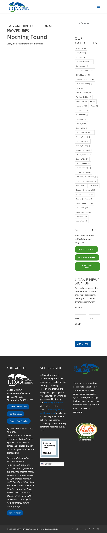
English (48, 464)
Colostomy (82, 66)
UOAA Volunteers (83, 212)
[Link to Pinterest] (81, 529)
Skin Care (81, 185)
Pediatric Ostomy (83, 172)
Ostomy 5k (81, 124)
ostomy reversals (84, 150)
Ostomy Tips (82, 159)
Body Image (81, 53)
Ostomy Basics (83, 137)
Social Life (93, 185)
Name (78, 307)
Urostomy (81, 216)
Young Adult (81, 221)
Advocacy (81, 48)
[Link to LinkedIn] (85, 529)
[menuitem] (98, 7)
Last (91, 318)
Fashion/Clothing (83, 97)
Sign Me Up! (82, 343)
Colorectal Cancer (84, 61)
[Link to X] (77, 529)
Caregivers (81, 57)
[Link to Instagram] (98, 529)
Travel (89, 199)
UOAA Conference (84, 203)
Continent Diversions (85, 70)
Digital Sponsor (83, 75)
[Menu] (98, 7)
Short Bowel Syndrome (86, 181)
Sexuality (93, 177)
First (77, 318)
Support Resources (84, 194)
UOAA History (82, 208)
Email (78, 324)
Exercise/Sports (83, 93)
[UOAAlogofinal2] (18, 6)
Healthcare (81, 101)
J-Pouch (94, 106)
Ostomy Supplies (83, 154)
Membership (82, 115)
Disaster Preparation (84, 79)
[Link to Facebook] (73, 529)
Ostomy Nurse (83, 146)
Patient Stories (83, 168)
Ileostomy (81, 106)
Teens (79, 199)
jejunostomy (81, 110)
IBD (92, 101)
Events (80, 88)
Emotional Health (84, 84)
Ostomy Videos (82, 163)
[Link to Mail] (94, 529)
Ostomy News (82, 141)
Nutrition (81, 119)
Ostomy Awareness (84, 132)
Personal (81, 177)
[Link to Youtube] (89, 529)
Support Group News (85, 190)
